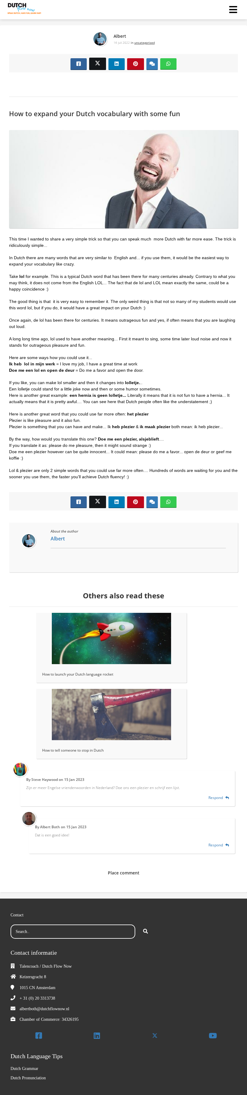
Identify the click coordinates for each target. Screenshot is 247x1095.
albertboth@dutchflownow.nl (44, 1009)
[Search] (145, 932)
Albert (120, 36)
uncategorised (144, 42)
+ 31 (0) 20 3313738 (37, 998)
